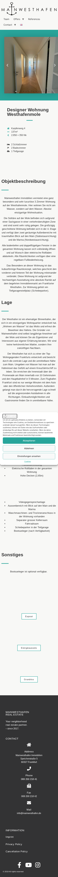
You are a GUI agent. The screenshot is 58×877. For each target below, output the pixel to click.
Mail (29, 809)
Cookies (27, 461)
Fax (29, 792)
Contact (8, 24)
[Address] (29, 745)
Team (6, 19)
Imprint (10, 837)
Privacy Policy (14, 844)
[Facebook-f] (19, 865)
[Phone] (29, 769)
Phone (29, 775)
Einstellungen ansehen (29, 456)
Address (29, 751)
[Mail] (29, 803)
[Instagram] (38, 865)
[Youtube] (29, 865)
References (34, 19)
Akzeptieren (29, 440)
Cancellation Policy (17, 851)
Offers (17, 19)
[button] (7, 65)
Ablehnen (29, 448)
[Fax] (29, 786)
